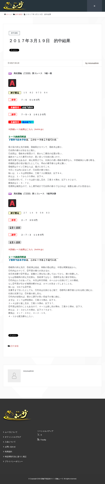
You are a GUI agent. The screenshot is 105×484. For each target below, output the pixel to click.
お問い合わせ (10, 447)
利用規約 (8, 452)
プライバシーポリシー (14, 461)
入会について (10, 442)
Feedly (43, 440)
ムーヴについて (11, 432)
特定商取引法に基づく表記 (15, 457)
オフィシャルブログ (13, 437)
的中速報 (14, 346)
